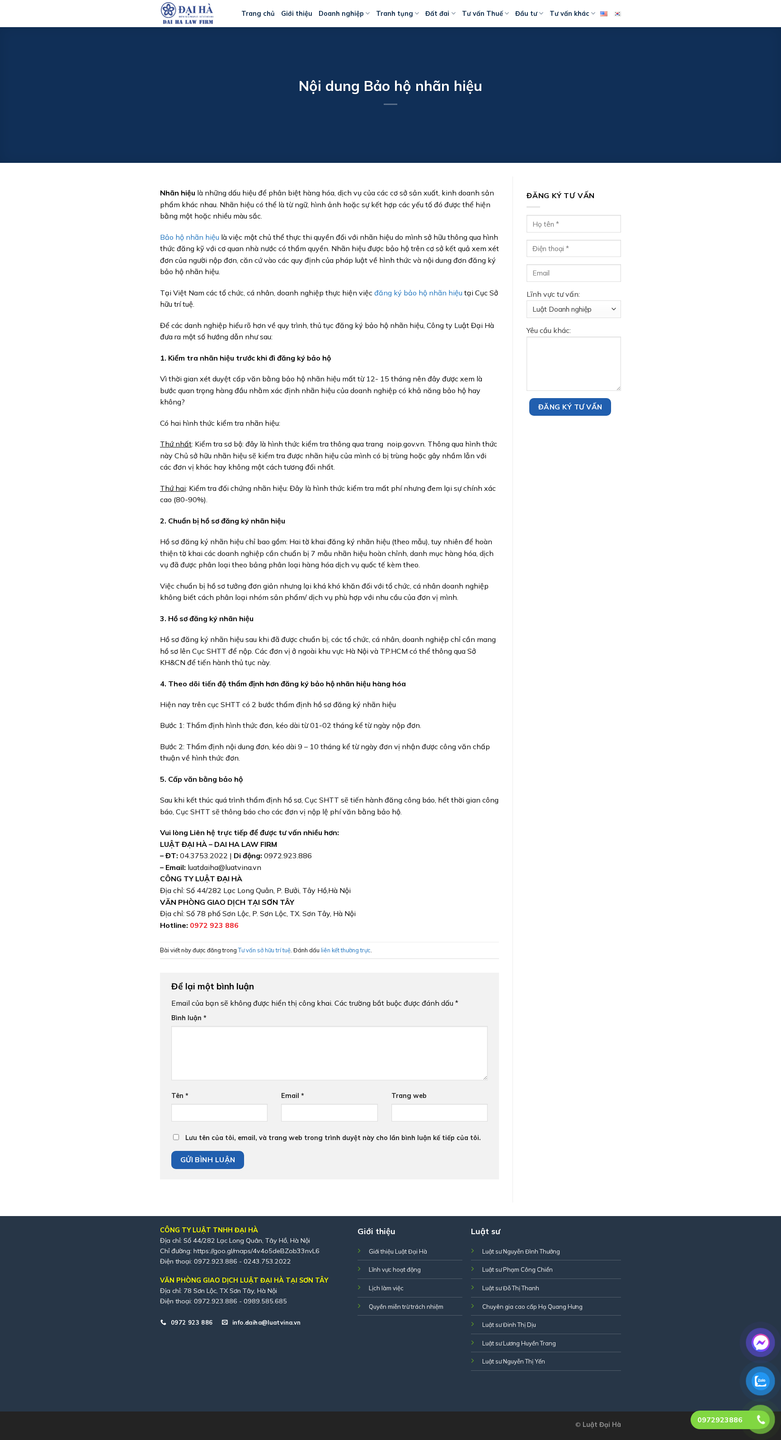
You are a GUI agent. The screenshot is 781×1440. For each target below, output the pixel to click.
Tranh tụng (394, 14)
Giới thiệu (296, 14)
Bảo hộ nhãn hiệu (189, 237)
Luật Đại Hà (602, 1425)
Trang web (409, 1096)
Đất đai (437, 14)
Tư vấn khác (569, 14)
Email (292, 1096)
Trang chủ (258, 14)
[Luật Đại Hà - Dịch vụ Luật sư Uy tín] (194, 13)
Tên (179, 1096)
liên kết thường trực (346, 950)
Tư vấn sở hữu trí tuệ (264, 950)
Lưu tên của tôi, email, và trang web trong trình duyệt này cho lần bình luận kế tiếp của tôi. (333, 1138)
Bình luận (189, 1018)
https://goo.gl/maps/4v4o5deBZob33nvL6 (256, 1251)
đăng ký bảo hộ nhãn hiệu (418, 292)
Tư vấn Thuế (482, 14)
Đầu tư (526, 14)
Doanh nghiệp (341, 14)
